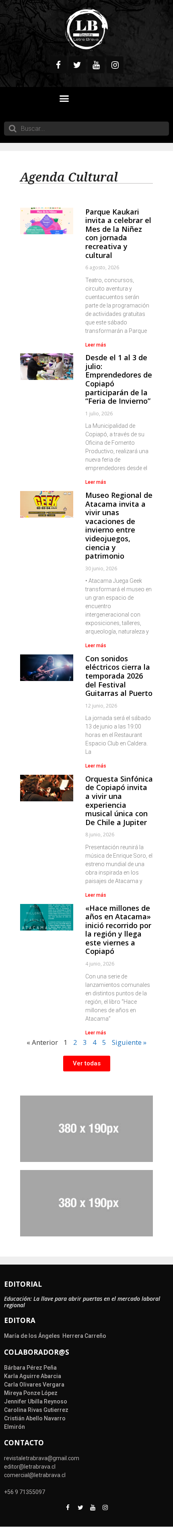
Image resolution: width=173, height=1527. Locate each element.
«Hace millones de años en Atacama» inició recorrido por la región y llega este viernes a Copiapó (118, 929)
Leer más (95, 345)
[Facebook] (58, 64)
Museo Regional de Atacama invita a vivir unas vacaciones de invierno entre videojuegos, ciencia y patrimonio (118, 525)
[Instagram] (115, 64)
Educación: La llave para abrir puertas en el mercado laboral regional (82, 1302)
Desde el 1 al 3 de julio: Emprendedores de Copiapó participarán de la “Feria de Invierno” (118, 379)
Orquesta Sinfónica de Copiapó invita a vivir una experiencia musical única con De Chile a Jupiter (119, 800)
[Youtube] (96, 64)
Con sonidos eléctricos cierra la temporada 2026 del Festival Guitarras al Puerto (118, 676)
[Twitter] (77, 64)
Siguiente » (129, 1042)
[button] (64, 98)
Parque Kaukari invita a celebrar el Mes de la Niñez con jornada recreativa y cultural (118, 233)
